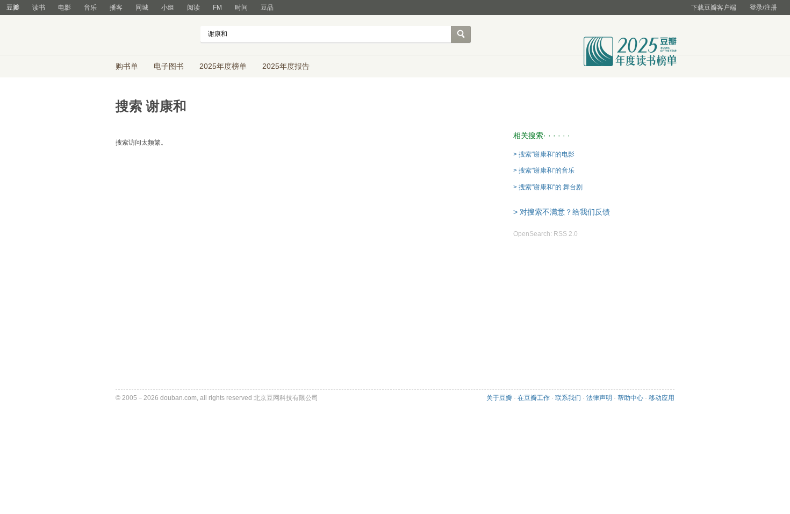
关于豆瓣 (499, 398)
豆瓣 (12, 7)
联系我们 (568, 398)
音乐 (90, 7)
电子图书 (169, 66)
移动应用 (661, 398)
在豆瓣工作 (534, 398)
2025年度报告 (286, 66)
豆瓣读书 (154, 35)
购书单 (127, 66)
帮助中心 (630, 398)
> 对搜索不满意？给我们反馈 (561, 212)
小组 (167, 7)
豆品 (267, 7)
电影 (64, 7)
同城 (141, 7)
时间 (241, 7)
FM (217, 7)
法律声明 (599, 398)
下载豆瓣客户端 (713, 7)
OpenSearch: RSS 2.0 (545, 234)
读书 (38, 7)
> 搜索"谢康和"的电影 (543, 154)
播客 (116, 7)
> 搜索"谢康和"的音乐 (543, 170)
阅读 (193, 7)
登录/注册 (763, 7)
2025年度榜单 (223, 66)
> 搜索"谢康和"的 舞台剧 (548, 187)
